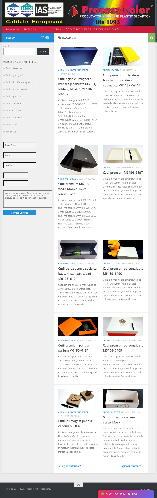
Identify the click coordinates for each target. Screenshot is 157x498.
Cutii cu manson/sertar (17, 89)
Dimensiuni (11, 131)
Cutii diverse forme (113, 412)
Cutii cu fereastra (14, 68)
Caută (6, 46)
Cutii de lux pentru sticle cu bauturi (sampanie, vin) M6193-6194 (77, 274)
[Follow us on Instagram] (42, 38)
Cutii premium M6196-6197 (123, 173)
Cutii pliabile (11, 124)
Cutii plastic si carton (15, 117)
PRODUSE (28, 29)
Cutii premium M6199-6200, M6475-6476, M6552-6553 (74, 189)
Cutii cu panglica (13, 96)
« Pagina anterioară (69, 466)
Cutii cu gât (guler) (14, 75)
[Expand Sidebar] (151, 37)
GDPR (56, 29)
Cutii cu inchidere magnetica (73, 70)
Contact (44, 29)
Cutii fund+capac (112, 70)
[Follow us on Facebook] (47, 38)
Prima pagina (12, 29)
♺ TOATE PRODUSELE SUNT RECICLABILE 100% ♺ (92, 29)
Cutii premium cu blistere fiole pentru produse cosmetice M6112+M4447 (121, 80)
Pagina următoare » (131, 466)
